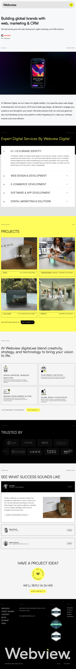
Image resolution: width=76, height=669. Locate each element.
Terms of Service (67, 663)
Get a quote (32, 410)
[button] (38, 486)
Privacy (58, 663)
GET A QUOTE (26, 322)
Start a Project (37, 591)
